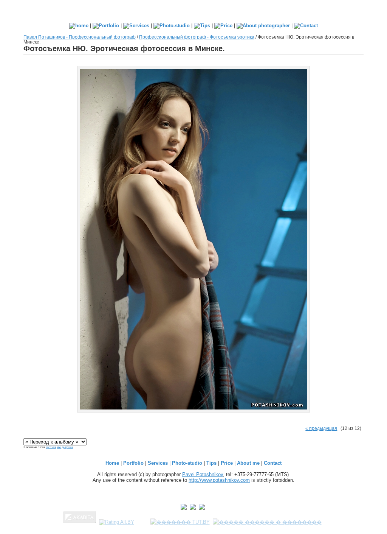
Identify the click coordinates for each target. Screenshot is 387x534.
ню (59, 447)
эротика (51, 447)
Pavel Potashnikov (202, 474)
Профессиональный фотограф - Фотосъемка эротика (196, 36)
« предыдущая (321, 428)
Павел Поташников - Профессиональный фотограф (79, 36)
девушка (67, 447)
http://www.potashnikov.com (219, 480)
